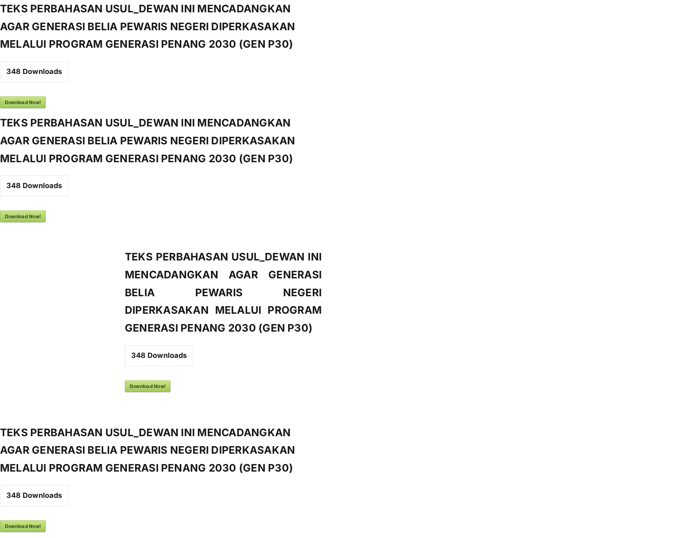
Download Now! (23, 102)
